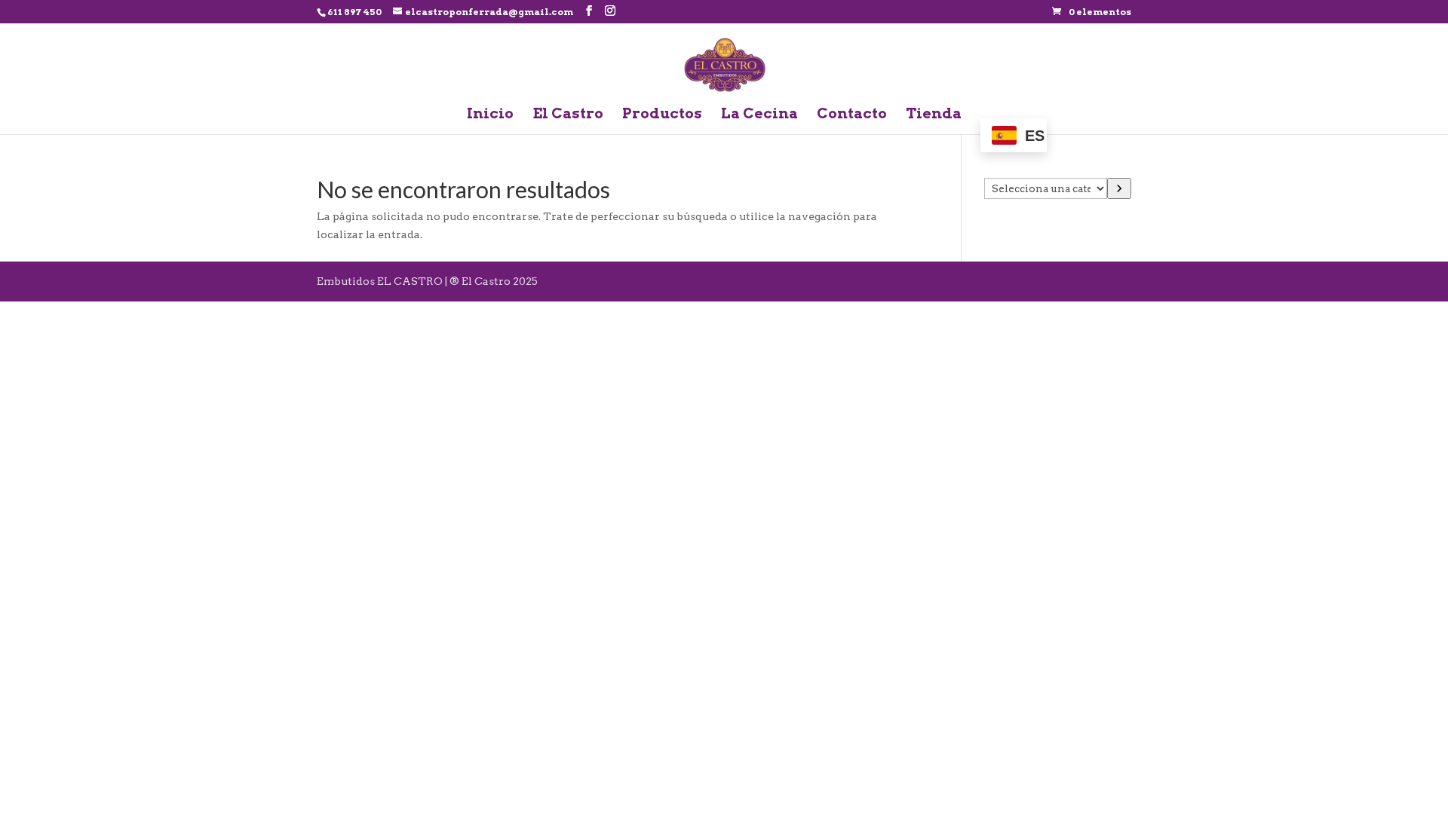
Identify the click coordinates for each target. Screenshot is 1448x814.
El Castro (567, 115)
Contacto (852, 115)
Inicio (490, 115)
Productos (662, 115)
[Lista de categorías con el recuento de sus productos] (1119, 188)
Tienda (934, 115)
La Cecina (759, 115)
